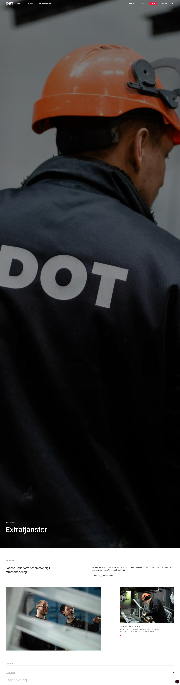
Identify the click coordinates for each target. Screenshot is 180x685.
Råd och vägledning (45, 3)
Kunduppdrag (31, 3)
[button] (20, 3)
